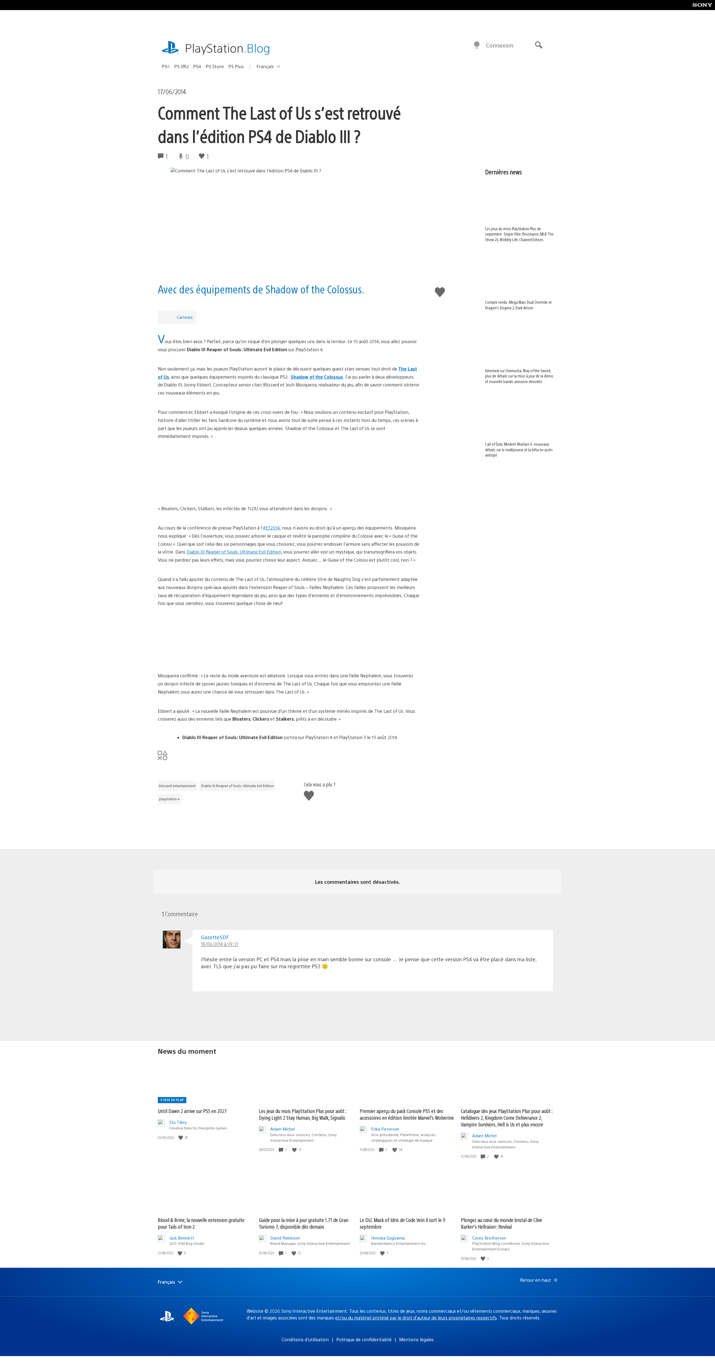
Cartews (185, 317)
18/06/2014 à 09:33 (219, 944)
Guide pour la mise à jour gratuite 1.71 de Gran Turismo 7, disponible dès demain (303, 1223)
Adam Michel (282, 1128)
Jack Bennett (181, 1237)
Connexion (499, 45)
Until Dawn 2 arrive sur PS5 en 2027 (192, 1111)
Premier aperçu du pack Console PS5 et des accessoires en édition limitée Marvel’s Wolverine (407, 1114)
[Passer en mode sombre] (476, 45)
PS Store (215, 66)
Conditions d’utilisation (305, 1339)
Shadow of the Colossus (317, 377)
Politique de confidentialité (364, 1339)
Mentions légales (416, 1339)
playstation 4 (169, 799)
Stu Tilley (178, 1122)
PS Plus (236, 66)
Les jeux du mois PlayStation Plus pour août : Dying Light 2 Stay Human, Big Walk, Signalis (302, 1114)
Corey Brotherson (489, 1237)
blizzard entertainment (177, 786)
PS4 (197, 66)
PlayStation (227, 47)
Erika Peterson (385, 1128)
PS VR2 (181, 66)
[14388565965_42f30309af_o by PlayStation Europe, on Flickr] (288, 640)
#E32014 (271, 528)
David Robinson (285, 1237)
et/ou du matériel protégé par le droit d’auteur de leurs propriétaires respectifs (416, 1318)
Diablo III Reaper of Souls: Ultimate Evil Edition (234, 552)
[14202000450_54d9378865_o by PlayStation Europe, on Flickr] (288, 472)
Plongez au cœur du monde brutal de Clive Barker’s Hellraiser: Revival (501, 1223)
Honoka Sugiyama (388, 1237)
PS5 (166, 66)
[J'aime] (181, 1137)
